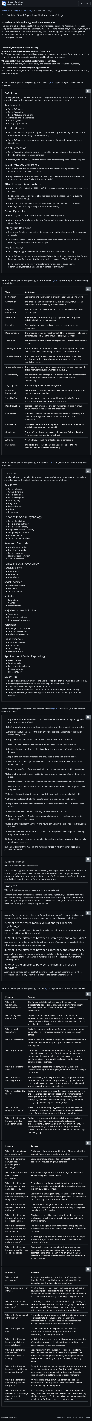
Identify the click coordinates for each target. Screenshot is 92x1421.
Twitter (88, 1417)
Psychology (28, 10)
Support (81, 1417)
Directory (5, 10)
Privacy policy (61, 1417)
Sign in (50, 82)
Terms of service (72, 1417)
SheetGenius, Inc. (8, 1417)
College (16, 10)
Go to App (84, 3)
